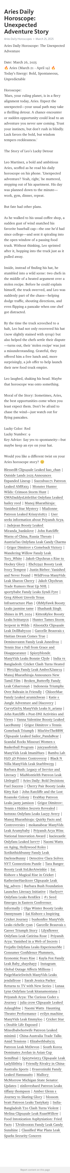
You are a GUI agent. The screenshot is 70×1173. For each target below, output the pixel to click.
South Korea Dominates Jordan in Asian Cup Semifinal (33, 1052)
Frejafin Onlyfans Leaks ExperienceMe (33, 947)
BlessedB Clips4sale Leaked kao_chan (32, 470)
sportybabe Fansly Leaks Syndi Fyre (31, 592)
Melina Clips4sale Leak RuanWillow (31, 1113)
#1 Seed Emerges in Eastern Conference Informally (30, 902)
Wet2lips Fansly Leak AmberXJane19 (34, 669)
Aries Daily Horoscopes (18, 39)
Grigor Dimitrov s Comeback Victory (34, 547)
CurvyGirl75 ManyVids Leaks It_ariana (33, 708)
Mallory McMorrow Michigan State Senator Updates (31, 1080)
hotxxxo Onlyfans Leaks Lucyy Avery (32, 814)
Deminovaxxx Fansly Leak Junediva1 (31, 642)
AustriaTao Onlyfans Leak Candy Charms (35, 542)
